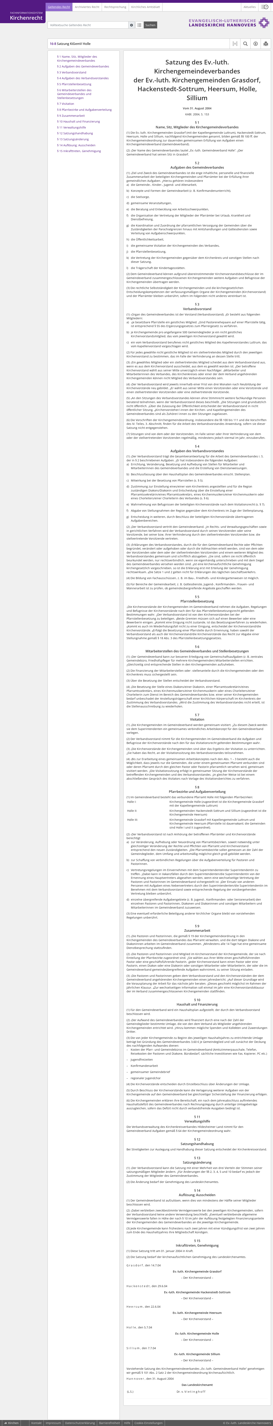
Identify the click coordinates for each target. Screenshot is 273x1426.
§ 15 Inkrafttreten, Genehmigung (79, 151)
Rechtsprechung (115, 7)
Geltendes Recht (59, 7)
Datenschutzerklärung (80, 1423)
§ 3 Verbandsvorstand (71, 72)
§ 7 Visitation (65, 104)
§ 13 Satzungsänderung (73, 139)
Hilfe (127, 1423)
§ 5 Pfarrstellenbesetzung (74, 84)
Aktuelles (250, 7)
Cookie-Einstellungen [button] (149, 1423)
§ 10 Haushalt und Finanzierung (78, 121)
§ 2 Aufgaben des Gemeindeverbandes (83, 66)
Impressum (53, 1423)
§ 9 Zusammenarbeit (71, 116)
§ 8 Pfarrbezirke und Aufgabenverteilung (84, 110)
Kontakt (36, 1423)
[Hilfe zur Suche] (131, 25)
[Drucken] (266, 44)
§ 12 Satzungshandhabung (75, 133)
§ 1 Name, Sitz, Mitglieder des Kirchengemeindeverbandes (77, 58)
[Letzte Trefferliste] (139, 25)
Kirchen (13, 1423)
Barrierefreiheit (109, 1423)
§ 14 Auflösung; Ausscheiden (76, 145)
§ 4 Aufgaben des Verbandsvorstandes (83, 78)
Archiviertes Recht (87, 7)
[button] (264, 7)
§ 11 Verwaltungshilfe (71, 127)
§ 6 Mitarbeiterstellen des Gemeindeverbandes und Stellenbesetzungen (74, 94)
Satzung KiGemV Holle (70, 44)
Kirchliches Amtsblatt (145, 7)
